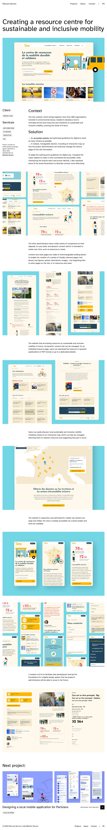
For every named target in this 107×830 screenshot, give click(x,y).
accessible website (41, 138)
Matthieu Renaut (8, 155)
